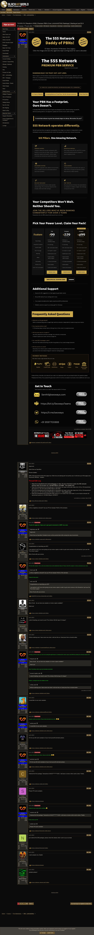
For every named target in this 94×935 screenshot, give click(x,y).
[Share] (88, 32)
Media (39, 10)
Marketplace (16, 10)
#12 (90, 716)
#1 (90, 32)
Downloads (5, 53)
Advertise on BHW (54, 452)
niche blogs (60, 26)
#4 (90, 522)
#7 (90, 600)
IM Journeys (5, 99)
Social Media (6, 50)
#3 (90, 505)
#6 (90, 563)
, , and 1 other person (41, 518)
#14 (90, 752)
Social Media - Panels (8, 83)
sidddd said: (33, 824)
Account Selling (6, 59)
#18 (90, 835)
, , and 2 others (40, 558)
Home (3, 10)
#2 (90, 463)
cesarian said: (33, 812)
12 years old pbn (39, 26)
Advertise (24, 10)
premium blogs (67, 26)
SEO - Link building (7, 75)
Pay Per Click (6, 105)
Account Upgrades (57, 10)
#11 (90, 697)
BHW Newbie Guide (8, 42)
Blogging (5, 45)
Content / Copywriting (8, 61)
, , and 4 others (41, 712)
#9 (90, 634)
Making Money (6, 102)
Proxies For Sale (7, 72)
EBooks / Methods (7, 64)
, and (37, 801)
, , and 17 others (39, 500)
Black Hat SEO (6, 37)
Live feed (3, 12)
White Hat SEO (6, 40)
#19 (90, 852)
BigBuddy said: (33, 529)
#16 (90, 788)
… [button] (24, 29)
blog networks (53, 26)
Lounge (4, 125)
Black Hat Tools (7, 48)
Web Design (6, 86)
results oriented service (76, 26)
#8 (90, 617)
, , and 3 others (41, 596)
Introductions (6, 123)
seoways (21, 26)
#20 (90, 869)
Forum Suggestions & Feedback (8, 119)
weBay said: (33, 685)
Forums (9, 10)
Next (30, 29)
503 (27, 29)
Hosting (5, 67)
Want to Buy (6, 110)
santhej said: (33, 723)
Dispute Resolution (7, 116)
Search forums (16, 12)
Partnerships (67, 10)
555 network (46, 26)
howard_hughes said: (35, 673)
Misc (4, 69)
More (4, 88)
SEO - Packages (7, 78)
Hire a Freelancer (7, 97)
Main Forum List (7, 34)
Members (47, 10)
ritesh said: (32, 570)
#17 (90, 805)
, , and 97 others (41, 442)
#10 (90, 652)
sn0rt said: (32, 581)
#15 (90, 771)
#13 (90, 735)
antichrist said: (33, 759)
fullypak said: (33, 659)
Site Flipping (6, 108)
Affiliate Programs (7, 94)
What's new (32, 10)
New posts (9, 12)
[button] (36, 9)
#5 (90, 543)
